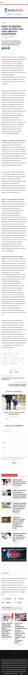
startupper (5, 363)
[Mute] (22, 560)
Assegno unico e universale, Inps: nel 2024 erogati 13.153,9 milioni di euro (19, 482)
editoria (5, 355)
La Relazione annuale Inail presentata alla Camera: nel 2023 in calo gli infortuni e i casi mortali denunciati (19, 507)
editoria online (13, 355)
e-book (16, 353)
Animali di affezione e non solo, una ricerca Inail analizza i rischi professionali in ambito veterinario (19, 494)
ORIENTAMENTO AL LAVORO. (11, 607)
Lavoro (4, 23)
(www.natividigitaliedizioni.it (10, 77)
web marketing (13, 363)
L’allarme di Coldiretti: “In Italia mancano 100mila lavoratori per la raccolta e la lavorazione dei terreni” (18, 523)
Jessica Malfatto (11, 36)
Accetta (21, 673)
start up (19, 361)
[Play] (3, 560)
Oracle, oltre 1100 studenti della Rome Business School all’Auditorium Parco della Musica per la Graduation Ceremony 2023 (7, 630)
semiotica (12, 361)
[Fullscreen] (24, 560)
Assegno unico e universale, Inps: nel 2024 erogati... (14, 413)
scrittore (5, 361)
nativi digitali (6, 358)
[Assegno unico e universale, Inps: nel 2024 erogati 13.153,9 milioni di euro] (14, 402)
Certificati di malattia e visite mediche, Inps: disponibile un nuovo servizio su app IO (19, 537)
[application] (14, 554)
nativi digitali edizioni (17, 358)
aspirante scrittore (7, 353)
